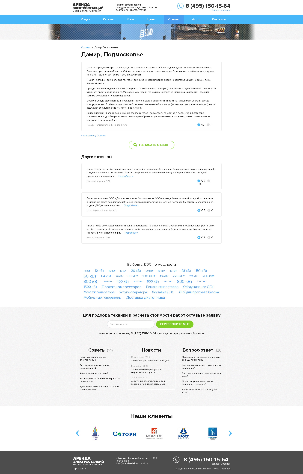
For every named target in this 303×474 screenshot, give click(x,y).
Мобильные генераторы (103, 298)
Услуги (85, 19)
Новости (151, 350)
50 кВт (202, 271)
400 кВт (123, 281)
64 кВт (106, 276)
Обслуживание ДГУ (198, 287)
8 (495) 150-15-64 (208, 6)
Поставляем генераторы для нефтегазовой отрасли (146, 371)
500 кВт (138, 281)
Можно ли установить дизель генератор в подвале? (197, 382)
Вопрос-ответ (198, 350)
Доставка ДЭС (163, 292)
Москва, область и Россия (87, 10)
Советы (97, 350)
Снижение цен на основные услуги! (150, 360)
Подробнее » (126, 176)
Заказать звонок (221, 10)
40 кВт (161, 270)
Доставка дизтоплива (145, 297)
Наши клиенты (151, 416)
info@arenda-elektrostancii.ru (132, 463)
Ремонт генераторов (162, 287)
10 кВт (87, 270)
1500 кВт (90, 287)
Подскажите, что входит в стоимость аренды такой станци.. (201, 358)
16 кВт (123, 270)
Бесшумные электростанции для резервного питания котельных (148, 382)
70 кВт (119, 276)
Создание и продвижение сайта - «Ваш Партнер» (203, 468)
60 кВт (90, 276)
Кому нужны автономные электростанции (93, 358)
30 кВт (149, 270)
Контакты (219, 19)
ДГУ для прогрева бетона (199, 292)
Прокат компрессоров (121, 287)
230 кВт (193, 276)
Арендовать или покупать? (94, 373)
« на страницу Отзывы (93, 135)
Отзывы (173, 19)
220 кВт (179, 276)
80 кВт (133, 276)
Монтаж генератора (99, 292)
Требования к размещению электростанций (95, 366)
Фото (195, 19)
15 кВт (112, 270)
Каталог (108, 19)
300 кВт (91, 281)
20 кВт (136, 271)
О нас (131, 19)
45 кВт (173, 270)
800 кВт (184, 281)
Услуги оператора (133, 292)
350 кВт (108, 281)
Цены (151, 19)
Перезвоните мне (175, 324)
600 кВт (153, 281)
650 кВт (168, 281)
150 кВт (164, 276)
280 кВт (208, 276)
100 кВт (149, 276)
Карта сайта (79, 468)
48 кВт (186, 271)
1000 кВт (201, 281)
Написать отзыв (153, 145)
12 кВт (99, 271)
